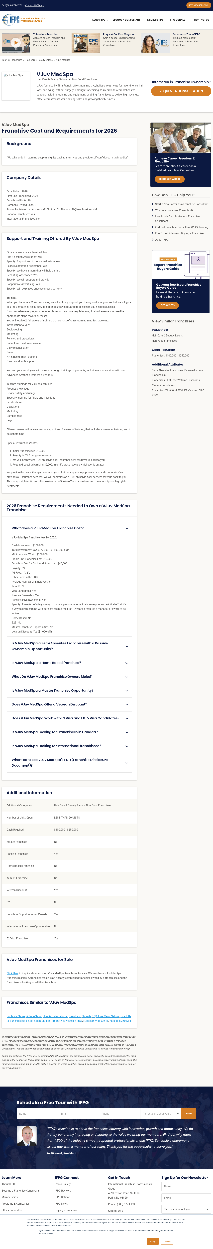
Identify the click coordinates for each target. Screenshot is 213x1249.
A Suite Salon (34, 1016)
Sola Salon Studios (39, 1021)
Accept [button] (153, 1241)
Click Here (12, 973)
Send (189, 1114)
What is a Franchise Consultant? (174, 210)
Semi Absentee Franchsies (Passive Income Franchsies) (177, 372)
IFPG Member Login (199, 5)
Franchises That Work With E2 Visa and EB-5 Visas (178, 393)
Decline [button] (167, 1241)
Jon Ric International (55, 1016)
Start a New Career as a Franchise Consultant (181, 204)
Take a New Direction (45, 34)
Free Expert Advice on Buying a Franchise (179, 233)
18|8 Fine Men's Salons (105, 1016)
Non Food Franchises (84, 79)
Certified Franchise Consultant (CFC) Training (181, 227)
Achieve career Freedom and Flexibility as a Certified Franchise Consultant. (49, 41)
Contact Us (114, 1211)
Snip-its (86, 1016)
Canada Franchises (163, 385)
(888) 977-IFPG (126, 1204)
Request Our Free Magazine (119, 34)
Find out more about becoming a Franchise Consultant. (185, 41)
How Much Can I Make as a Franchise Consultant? (177, 219)
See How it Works (169, 179)
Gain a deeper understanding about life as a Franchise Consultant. (119, 41)
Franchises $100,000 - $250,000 (170, 355)
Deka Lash (75, 1016)
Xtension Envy (74, 1021)
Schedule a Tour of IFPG (186, 34)
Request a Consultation (181, 91)
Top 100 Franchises (12, 59)
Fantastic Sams (16, 1016)
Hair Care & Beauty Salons (39, 59)
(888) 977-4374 (14, 5)
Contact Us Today (34, 5)
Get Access (168, 305)
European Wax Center (95, 1021)
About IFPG (162, 239)
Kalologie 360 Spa (120, 1021)
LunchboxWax (18, 1021)
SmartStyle (58, 1021)
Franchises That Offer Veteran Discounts (176, 380)
